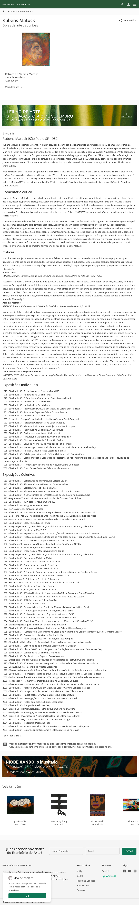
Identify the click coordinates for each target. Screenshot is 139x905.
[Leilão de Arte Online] (69, 125)
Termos (81, 890)
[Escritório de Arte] (16, 4)
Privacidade (83, 885)
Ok (27, 895)
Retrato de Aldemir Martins (21, 74)
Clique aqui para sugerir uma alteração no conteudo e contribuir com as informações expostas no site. (60, 745)
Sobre (80, 875)
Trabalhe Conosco (86, 880)
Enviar (129, 851)
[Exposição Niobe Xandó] (69, 776)
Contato (106, 871)
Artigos (80, 871)
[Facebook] (124, 871)
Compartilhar (129, 20)
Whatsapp (111, 875)
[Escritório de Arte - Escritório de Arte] (17, 865)
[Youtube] (129, 871)
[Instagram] (135, 871)
